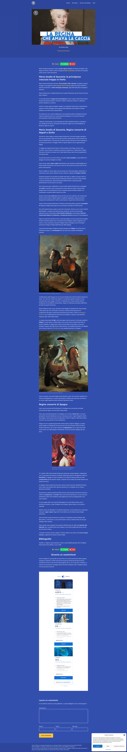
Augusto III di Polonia (63, 85)
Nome (41, 726)
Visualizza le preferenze (119, 746)
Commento (42, 708)
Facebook (57, 64)
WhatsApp (65, 64)
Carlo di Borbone (69, 70)
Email (73, 64)
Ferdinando (57, 328)
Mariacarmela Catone (63, 51)
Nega (108, 746)
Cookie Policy (108, 749)
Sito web (74, 726)
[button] (124, 735)
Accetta (97, 746)
